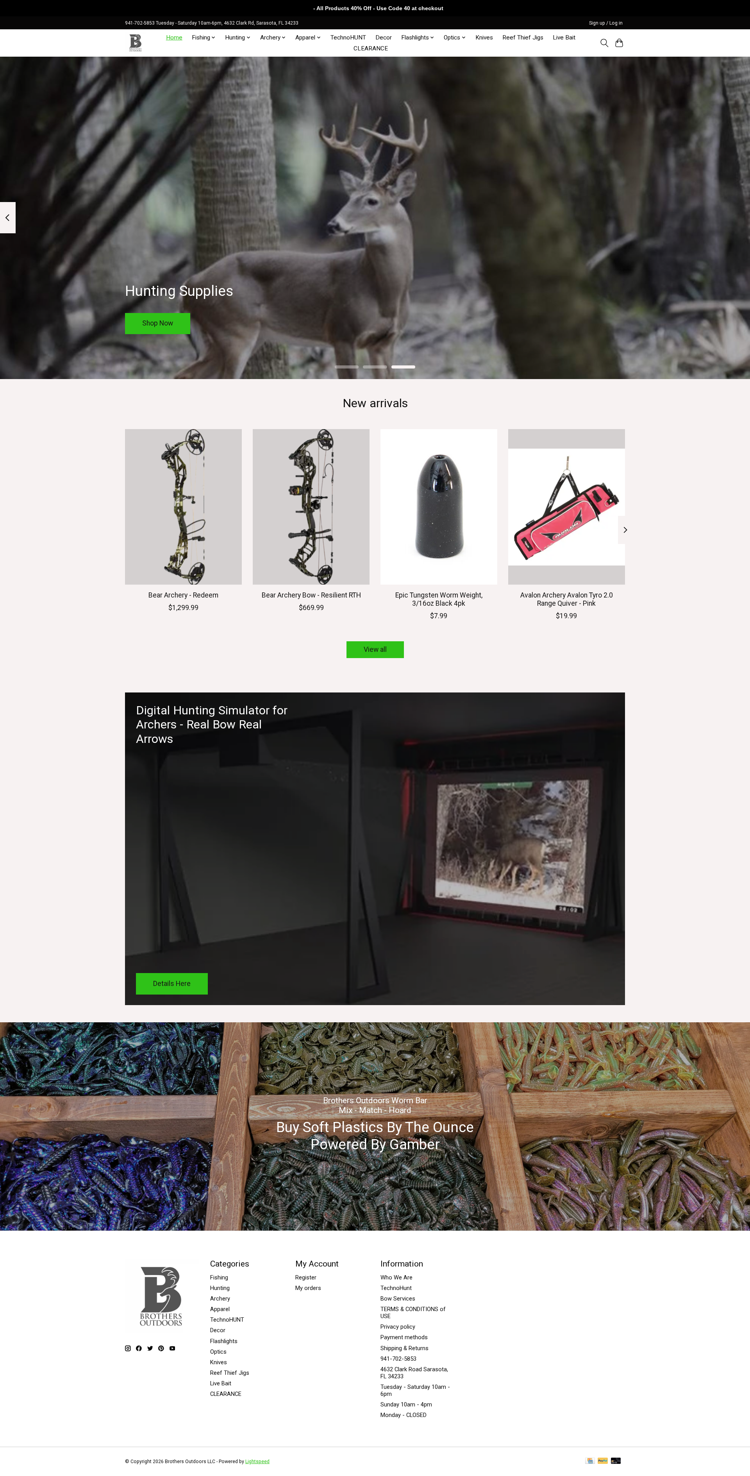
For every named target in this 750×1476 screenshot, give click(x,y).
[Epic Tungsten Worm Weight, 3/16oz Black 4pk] (438, 507)
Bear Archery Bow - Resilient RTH (311, 595)
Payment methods (404, 1337)
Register (305, 1277)
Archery (220, 1298)
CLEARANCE (371, 48)
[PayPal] (603, 1461)
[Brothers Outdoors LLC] (135, 43)
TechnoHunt (396, 1288)
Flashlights (224, 1341)
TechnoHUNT (348, 37)
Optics (218, 1351)
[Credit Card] (590, 1461)
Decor (383, 37)
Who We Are (396, 1277)
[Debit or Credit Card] (616, 1461)
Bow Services (397, 1298)
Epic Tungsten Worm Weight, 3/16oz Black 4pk (438, 599)
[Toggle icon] (604, 43)
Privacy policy (397, 1326)
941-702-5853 (398, 1358)
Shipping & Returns (404, 1348)
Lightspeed (257, 1461)
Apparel (220, 1309)
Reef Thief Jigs (522, 37)
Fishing (219, 1277)
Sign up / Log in (606, 23)
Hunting (220, 1288)
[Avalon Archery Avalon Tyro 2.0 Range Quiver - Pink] (566, 507)
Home (174, 37)
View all (375, 649)
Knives (484, 37)
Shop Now (157, 323)
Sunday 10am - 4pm (406, 1404)
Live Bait (564, 37)
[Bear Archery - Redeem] (183, 507)
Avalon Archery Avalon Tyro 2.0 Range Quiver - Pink (566, 599)
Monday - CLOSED (403, 1415)
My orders (308, 1288)
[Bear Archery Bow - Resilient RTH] (311, 507)
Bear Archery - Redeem (183, 595)
